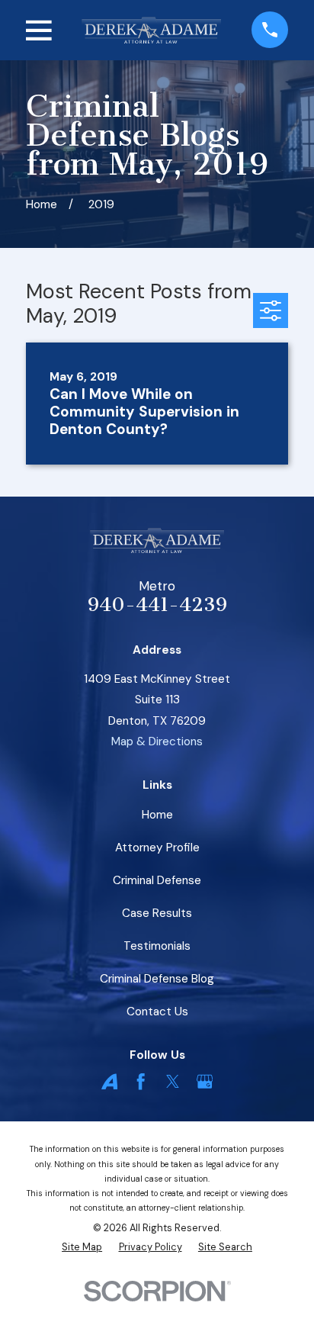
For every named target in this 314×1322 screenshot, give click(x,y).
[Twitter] (173, 1081)
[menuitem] (82, 1247)
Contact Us (157, 1011)
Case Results (157, 913)
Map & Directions (157, 741)
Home (157, 814)
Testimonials (157, 946)
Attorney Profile (157, 847)
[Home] (151, 30)
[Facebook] (141, 1081)
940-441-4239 (157, 604)
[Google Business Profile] (205, 1081)
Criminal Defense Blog (157, 978)
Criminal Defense (157, 880)
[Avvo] (109, 1081)
